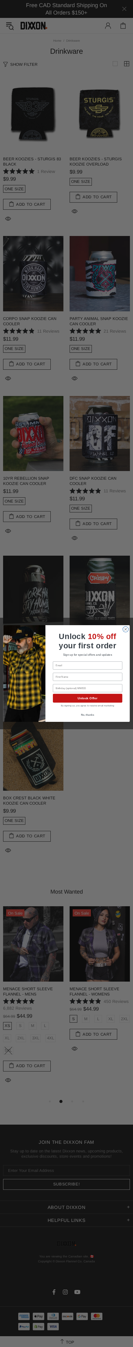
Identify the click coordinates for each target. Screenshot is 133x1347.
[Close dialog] (125, 629)
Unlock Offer (87, 698)
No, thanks (87, 714)
